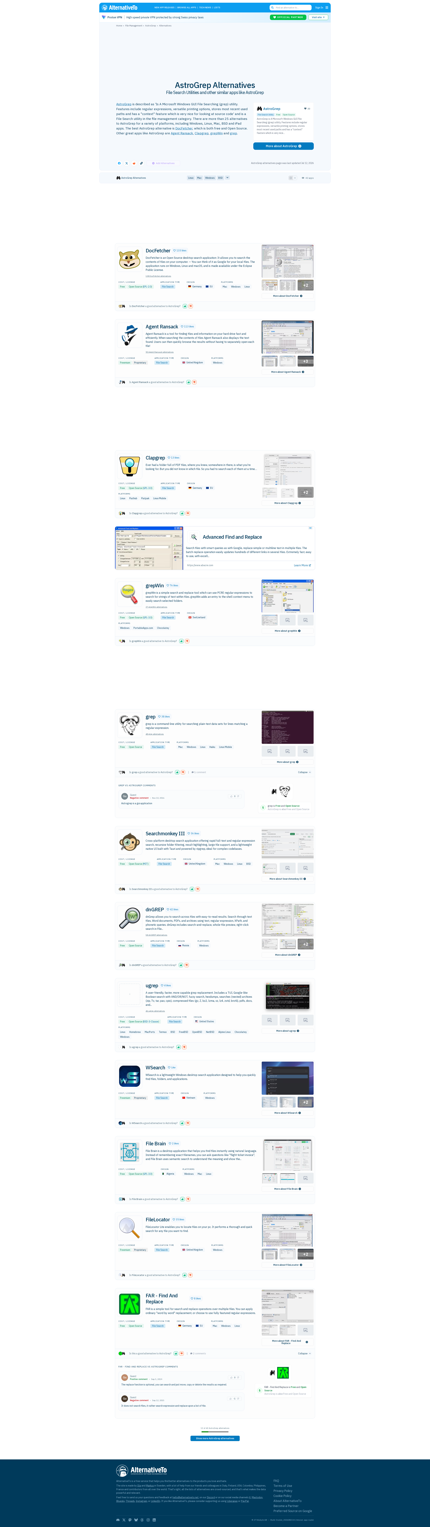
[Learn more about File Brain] (129, 1152)
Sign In (319, 7)
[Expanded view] (291, 178)
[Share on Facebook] (119, 163)
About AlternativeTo (287, 1501)
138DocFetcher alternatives (158, 276)
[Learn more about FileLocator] (129, 1228)
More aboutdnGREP (286, 954)
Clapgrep (202, 133)
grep (233, 133)
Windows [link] (210, 177)
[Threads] (142, 1520)
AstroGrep (124, 104)
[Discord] (118, 1520)
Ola (139, 1485)
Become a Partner (286, 1506)
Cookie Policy (282, 1496)
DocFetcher (183, 128)
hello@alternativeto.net (186, 1497)
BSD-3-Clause (150, 1021)
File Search (168, 286)
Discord (211, 1497)
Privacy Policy (282, 1491)
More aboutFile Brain (286, 1188)
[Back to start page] (124, 8)
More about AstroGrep (281, 146)
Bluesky (120, 1501)
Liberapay (232, 1501)
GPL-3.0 (147, 488)
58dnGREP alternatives (156, 935)
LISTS (217, 8)
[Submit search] (272, 7)
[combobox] (291, 7)
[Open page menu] (326, 7)
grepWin (216, 133)
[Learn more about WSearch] (129, 1076)
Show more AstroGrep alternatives (215, 1438)
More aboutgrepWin (286, 630)
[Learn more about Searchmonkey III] (129, 842)
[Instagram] (148, 1520)
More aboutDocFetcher (286, 295)
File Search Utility (266, 114)
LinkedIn (155, 1501)
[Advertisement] (215, 51)
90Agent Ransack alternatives (160, 352)
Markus (150, 1485)
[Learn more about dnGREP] (129, 918)
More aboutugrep (286, 1030)
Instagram (141, 1501)
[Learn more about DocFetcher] (129, 259)
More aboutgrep (286, 762)
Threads (130, 1501)
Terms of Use (282, 1486)
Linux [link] (191, 177)
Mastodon (257, 1497)
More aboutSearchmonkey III (286, 878)
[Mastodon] (130, 1520)
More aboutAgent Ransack (286, 371)
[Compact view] (295, 178)
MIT (145, 863)
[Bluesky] (136, 1520)
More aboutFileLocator (286, 1264)
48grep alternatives (155, 734)
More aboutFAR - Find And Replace (286, 1342)
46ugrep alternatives (155, 1011)
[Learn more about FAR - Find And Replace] (129, 1304)
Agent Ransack (182, 133)
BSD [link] (220, 177)
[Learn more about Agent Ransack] (129, 335)
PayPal (245, 1501)
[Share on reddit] (134, 163)
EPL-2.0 (147, 286)
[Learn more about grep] (129, 725)
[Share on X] (127, 163)
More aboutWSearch (285, 1112)
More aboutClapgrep (285, 503)
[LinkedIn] (154, 1520)
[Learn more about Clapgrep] (129, 466)
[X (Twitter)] (124, 1520)
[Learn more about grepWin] (129, 594)
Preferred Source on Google (292, 1511)
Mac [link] (199, 177)
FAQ (276, 1481)
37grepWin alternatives (156, 607)
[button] (180, 250)
